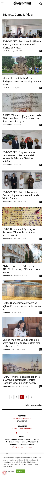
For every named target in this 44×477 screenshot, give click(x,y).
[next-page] (32, 397)
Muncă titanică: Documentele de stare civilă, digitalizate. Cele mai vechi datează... (21, 343)
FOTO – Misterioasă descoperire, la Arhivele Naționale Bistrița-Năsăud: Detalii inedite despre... (21, 379)
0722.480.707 (22, 421)
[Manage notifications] (4, 473)
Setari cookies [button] (9, 471)
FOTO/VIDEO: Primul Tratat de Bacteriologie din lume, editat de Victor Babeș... (20, 195)
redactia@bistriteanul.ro (22, 418)
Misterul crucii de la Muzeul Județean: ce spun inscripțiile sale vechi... (21, 81)
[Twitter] (22, 433)
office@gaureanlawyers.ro (22, 447)
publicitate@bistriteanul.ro (22, 428)
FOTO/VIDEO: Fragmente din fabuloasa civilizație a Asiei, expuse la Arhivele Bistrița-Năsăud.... (18, 157)
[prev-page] (11, 397)
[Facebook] (16, 433)
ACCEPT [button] (20, 471)
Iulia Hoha (6, 51)
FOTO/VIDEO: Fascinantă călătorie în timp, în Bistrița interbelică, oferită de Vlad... (22, 44)
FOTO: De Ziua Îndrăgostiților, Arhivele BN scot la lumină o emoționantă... (19, 232)
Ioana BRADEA (7, 125)
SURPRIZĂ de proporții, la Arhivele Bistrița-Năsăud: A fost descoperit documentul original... (21, 118)
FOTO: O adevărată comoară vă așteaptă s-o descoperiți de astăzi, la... (21, 306)
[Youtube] (27, 433)
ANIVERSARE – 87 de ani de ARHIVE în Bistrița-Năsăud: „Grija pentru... (21, 269)
